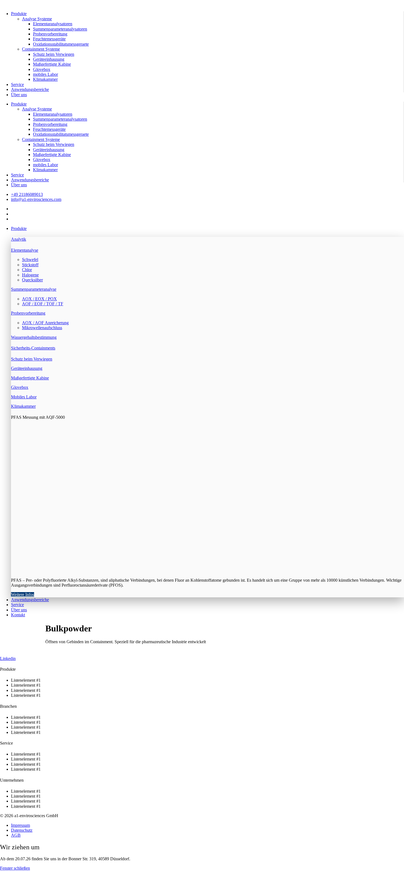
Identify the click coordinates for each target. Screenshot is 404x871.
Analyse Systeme (37, 18)
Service (17, 84)
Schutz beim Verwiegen (53, 54)
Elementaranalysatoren (52, 23)
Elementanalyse (24, 250)
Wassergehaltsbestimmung (34, 337)
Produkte (19, 13)
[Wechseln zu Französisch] (13, 219)
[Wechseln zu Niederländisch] (13, 208)
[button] (207, 228)
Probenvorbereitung (50, 34)
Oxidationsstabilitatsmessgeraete (61, 44)
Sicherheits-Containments (33, 348)
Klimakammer (45, 79)
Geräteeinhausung (48, 59)
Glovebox (41, 69)
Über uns (19, 94)
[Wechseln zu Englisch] (13, 214)
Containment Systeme (41, 49)
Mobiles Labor (24, 397)
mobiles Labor (45, 74)
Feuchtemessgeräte (49, 39)
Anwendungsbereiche (30, 89)
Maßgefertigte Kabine (52, 64)
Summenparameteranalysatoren (60, 29)
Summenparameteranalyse (33, 289)
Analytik (18, 239)
